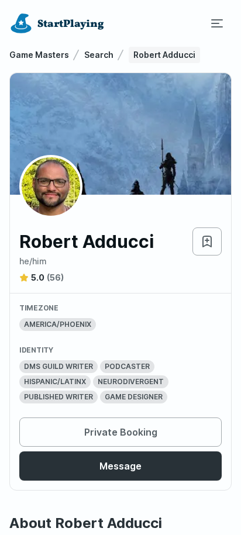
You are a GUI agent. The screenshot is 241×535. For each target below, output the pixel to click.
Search (98, 55)
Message (120, 466)
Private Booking (120, 432)
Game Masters (39, 55)
